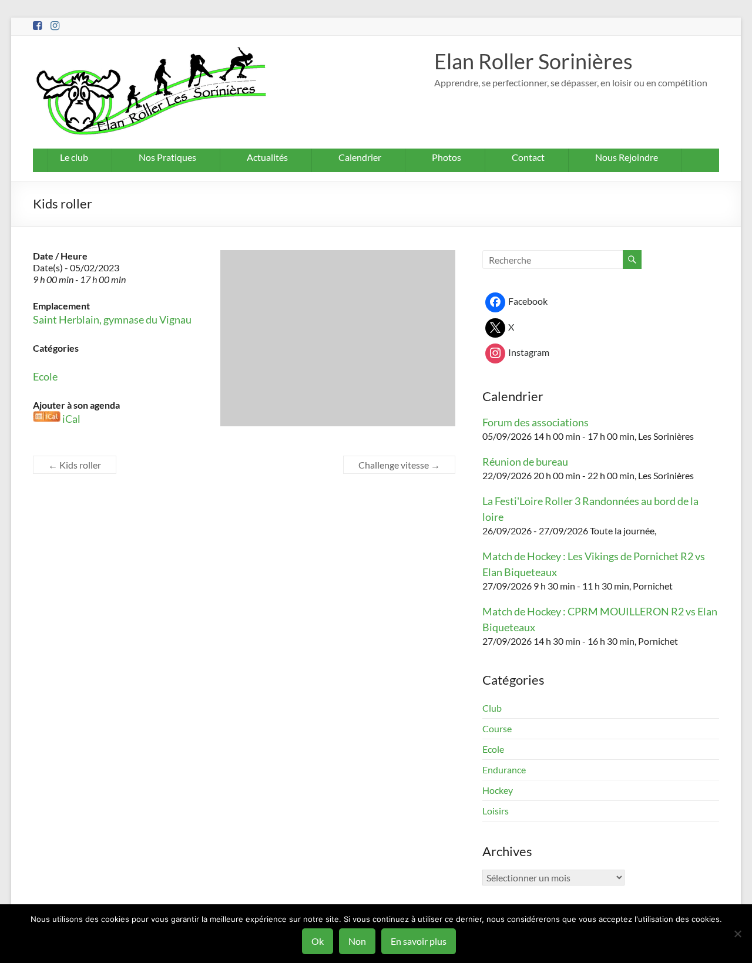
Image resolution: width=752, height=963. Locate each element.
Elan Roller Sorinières (533, 61)
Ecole (45, 376)
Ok (317, 941)
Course (497, 728)
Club (492, 707)
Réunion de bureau (525, 461)
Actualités (267, 157)
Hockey (497, 790)
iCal (71, 418)
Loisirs (495, 810)
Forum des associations (535, 422)
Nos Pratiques (167, 157)
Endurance (504, 769)
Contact (528, 157)
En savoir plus (418, 941)
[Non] (737, 934)
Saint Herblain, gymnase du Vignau (112, 319)
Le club (74, 157)
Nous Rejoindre (626, 157)
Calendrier (359, 157)
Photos (446, 157)
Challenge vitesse (399, 464)
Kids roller (74, 464)
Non (357, 941)
